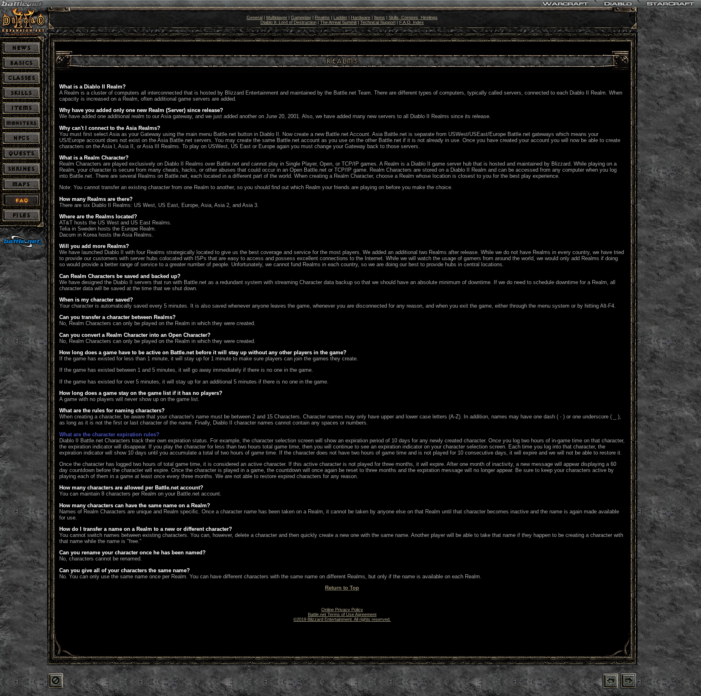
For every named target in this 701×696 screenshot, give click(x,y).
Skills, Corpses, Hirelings (413, 17)
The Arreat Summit (338, 22)
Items (379, 17)
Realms (322, 17)
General (254, 17)
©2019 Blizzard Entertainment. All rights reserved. (342, 619)
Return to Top (342, 588)
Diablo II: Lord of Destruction (288, 22)
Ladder (340, 17)
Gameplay (301, 17)
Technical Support (378, 22)
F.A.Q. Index (411, 22)
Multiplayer (276, 17)
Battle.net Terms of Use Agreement (342, 614)
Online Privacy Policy (342, 609)
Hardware (360, 17)
